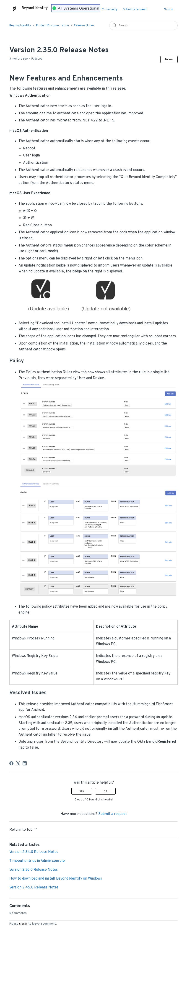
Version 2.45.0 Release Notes (33, 887)
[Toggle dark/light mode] (158, 8)
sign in (23, 924)
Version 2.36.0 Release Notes (33, 870)
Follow (169, 59)
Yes (82, 791)
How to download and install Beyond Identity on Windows (55, 878)
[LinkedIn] (25, 763)
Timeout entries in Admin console (37, 861)
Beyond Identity (20, 26)
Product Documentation (52, 26)
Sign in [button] (168, 9)
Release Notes (84, 26)
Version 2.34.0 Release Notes (33, 852)
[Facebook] (11, 763)
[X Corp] (18, 763)
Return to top (21, 830)
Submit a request (135, 9)
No (105, 791)
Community (109, 9)
